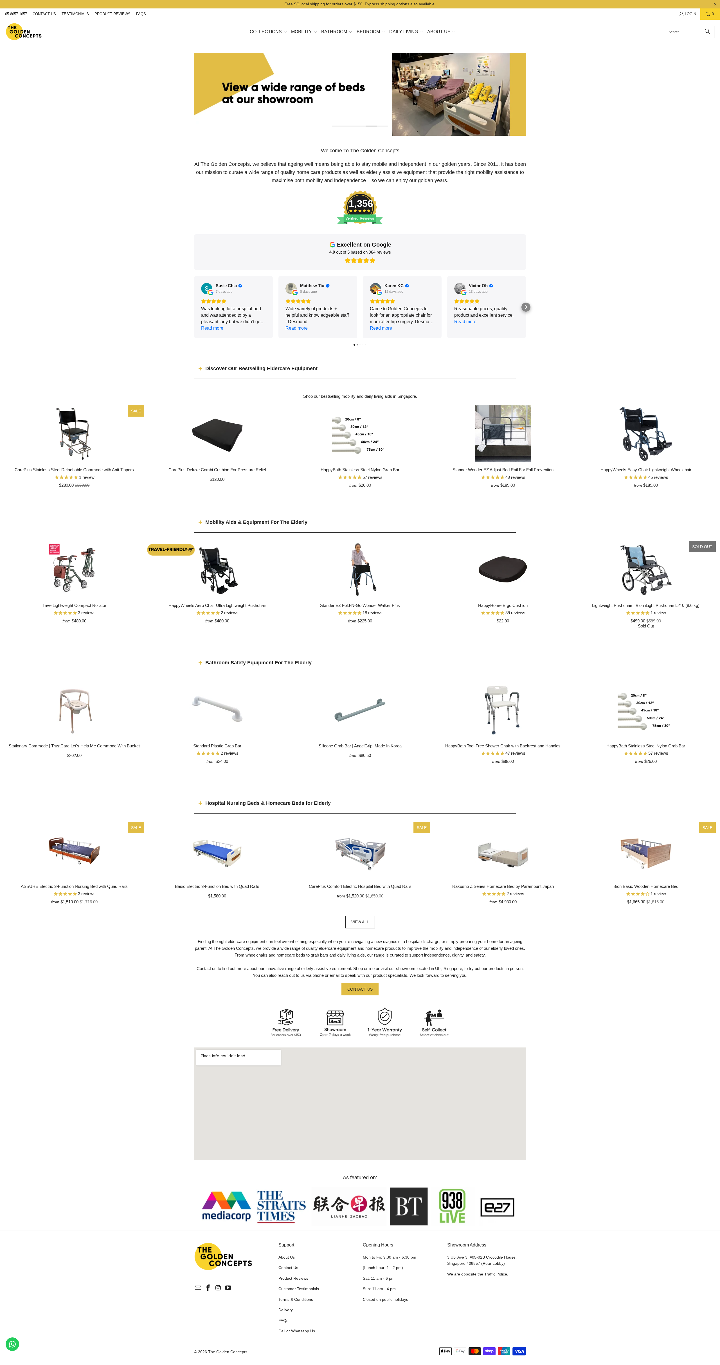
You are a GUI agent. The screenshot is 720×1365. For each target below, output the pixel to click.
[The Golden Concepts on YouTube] (228, 1288)
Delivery (285, 1310)
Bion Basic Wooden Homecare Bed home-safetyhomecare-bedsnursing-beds (646, 850)
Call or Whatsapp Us (296, 1331)
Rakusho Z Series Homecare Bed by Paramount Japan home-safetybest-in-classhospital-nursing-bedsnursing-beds (503, 850)
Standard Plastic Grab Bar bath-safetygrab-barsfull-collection (217, 710)
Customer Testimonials (298, 1288)
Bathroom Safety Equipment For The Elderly (258, 662)
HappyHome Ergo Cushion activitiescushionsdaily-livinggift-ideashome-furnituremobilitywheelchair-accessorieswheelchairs (503, 569)
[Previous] (202, 94)
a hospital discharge (421, 941)
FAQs (141, 14)
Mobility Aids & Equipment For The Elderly (256, 522)
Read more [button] (212, 328)
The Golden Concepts (227, 1352)
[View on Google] (206, 288)
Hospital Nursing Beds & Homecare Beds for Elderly (268, 803)
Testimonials (75, 14)
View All (360, 922)
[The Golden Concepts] (24, 32)
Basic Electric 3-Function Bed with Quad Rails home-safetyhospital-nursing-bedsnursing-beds (217, 850)
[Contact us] (12, 1344)
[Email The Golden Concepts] (198, 1288)
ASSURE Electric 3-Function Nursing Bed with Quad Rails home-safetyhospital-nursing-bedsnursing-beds (74, 850)
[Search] (707, 32)
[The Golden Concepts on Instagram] (218, 1288)
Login (690, 14)
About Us (286, 1257)
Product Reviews (112, 14)
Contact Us (44, 14)
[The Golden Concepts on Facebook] (208, 1288)
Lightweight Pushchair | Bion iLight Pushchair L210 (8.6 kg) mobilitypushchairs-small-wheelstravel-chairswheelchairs (646, 569)
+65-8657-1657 (15, 14)
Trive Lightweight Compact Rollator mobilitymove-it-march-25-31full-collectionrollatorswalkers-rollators (74, 569)
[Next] (518, 94)
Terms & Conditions (295, 1299)
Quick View (360, 446)
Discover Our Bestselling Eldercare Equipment (261, 368)
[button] (268, 32)
